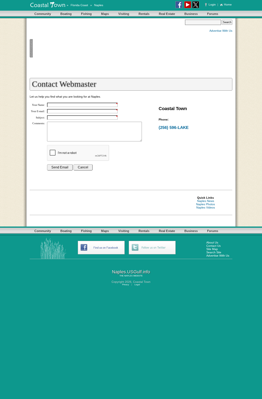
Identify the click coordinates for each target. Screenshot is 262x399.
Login (212, 4)
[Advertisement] (107, 48)
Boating (66, 14)
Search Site (213, 252)
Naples (98, 5)
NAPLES (128, 276)
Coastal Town (141, 281)
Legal (137, 284)
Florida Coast (79, 5)
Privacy (125, 284)
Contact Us (213, 245)
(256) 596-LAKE (174, 127)
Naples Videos (205, 207)
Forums (212, 14)
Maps (105, 14)
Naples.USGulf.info (131, 271)
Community (42, 14)
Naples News (205, 201)
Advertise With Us (220, 30)
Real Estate (167, 14)
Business (191, 14)
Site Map (212, 249)
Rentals (144, 14)
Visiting (123, 14)
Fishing (86, 14)
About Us (212, 242)
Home (228, 4)
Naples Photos (205, 204)
